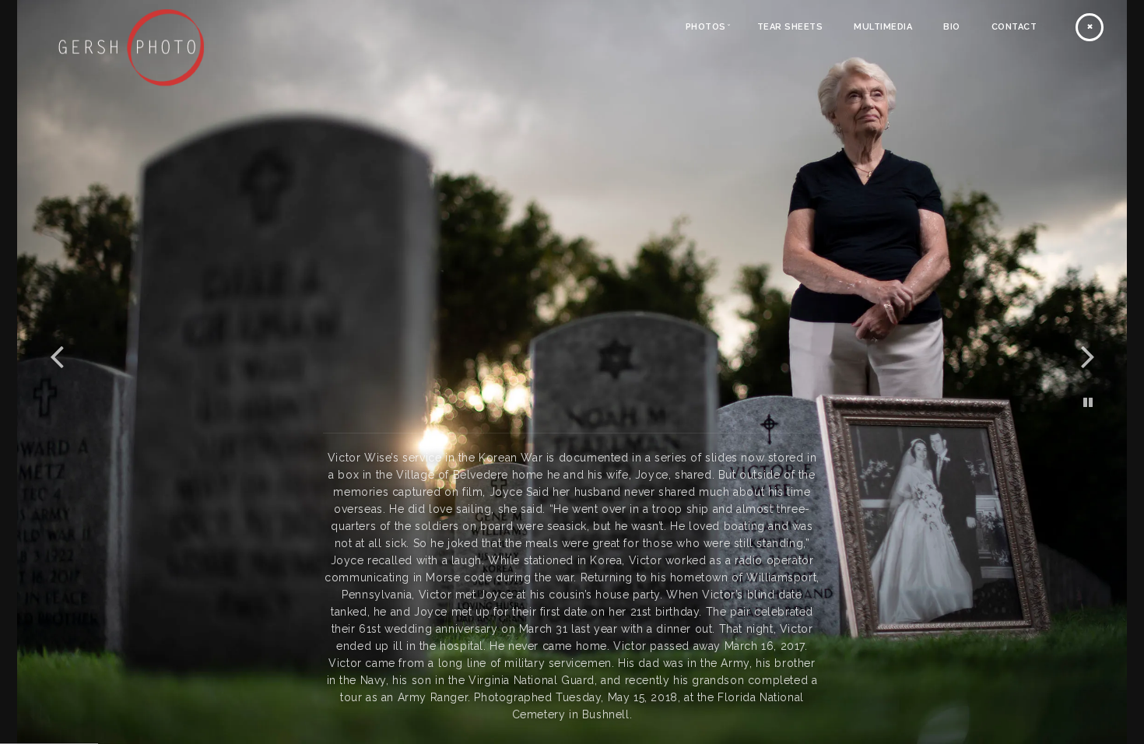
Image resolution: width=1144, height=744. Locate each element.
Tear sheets (790, 27)
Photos (706, 27)
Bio (951, 27)
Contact (1014, 27)
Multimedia (883, 27)
